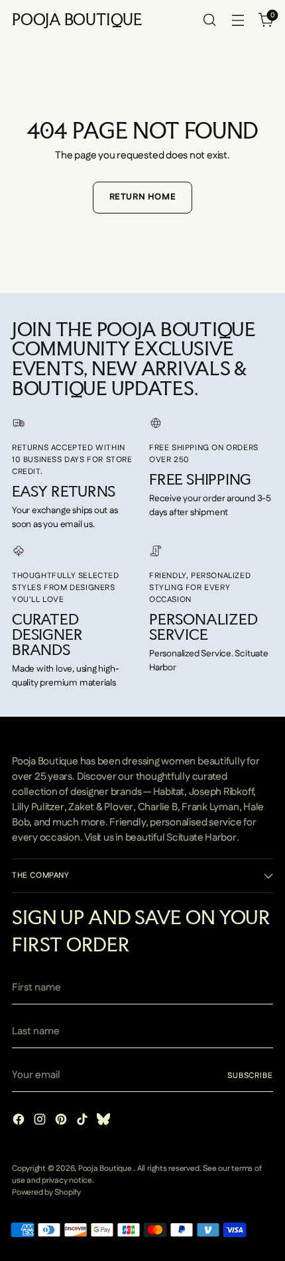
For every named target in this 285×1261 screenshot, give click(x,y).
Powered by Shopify (46, 1192)
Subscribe (250, 1075)
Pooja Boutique (106, 1168)
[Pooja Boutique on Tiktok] (83, 1121)
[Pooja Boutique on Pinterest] (62, 1121)
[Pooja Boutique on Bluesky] (105, 1121)
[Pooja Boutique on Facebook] (20, 1121)
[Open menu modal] (237, 20)
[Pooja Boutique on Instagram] (41, 1121)
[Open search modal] (209, 20)
